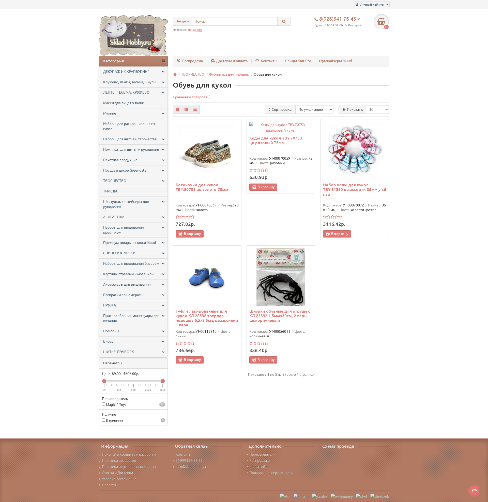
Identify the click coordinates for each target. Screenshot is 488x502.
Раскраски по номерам (122, 295)
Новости (109, 485)
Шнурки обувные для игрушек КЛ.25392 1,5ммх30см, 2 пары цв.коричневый (279, 316)
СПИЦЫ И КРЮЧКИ (119, 253)
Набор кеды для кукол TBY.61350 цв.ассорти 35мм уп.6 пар (354, 189)
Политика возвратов (119, 460)
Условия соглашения (119, 479)
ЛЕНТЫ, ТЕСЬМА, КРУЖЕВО (126, 92)
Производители (262, 454)
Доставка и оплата (232, 61)
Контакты (269, 61)
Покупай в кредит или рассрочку (129, 454)
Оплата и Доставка (117, 473)
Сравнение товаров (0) (192, 97)
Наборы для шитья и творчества (130, 139)
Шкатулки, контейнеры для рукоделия (126, 204)
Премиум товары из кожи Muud (129, 243)
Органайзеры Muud (335, 61)
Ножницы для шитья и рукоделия (131, 149)
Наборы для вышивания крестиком (123, 229)
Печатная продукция (120, 160)
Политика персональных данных (129, 467)
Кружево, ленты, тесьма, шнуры (129, 82)
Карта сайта (258, 467)
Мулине (109, 113)
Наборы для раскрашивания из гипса (129, 126)
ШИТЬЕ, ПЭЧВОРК (118, 352)
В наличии (134, 420)
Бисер (108, 341)
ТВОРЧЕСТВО (114, 181)
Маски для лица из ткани (123, 103)
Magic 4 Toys (134, 404)
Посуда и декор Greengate (125, 170)
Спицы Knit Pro (298, 61)
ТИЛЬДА (110, 191)
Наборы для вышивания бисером (131, 263)
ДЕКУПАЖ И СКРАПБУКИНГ (126, 71)
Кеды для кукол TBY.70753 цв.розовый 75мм (275, 140)
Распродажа (192, 61)
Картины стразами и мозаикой (128, 274)
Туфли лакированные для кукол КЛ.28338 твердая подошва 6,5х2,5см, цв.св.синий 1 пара (207, 318)
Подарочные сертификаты (271, 473)
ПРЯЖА (109, 305)
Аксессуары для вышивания (127, 284)
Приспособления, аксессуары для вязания (131, 318)
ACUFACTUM (113, 217)
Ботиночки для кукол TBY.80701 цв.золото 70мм (202, 187)
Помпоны (111, 331)
